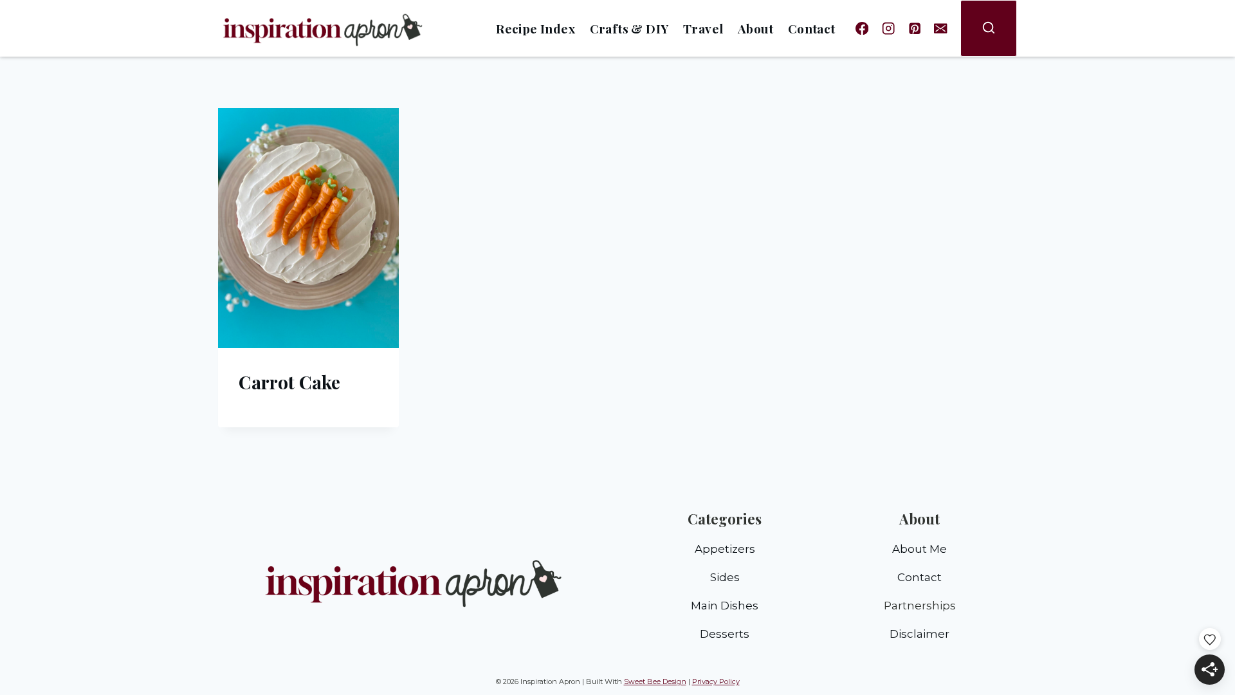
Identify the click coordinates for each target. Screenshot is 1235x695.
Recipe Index (535, 28)
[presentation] (308, 228)
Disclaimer (919, 633)
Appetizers (725, 548)
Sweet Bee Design (655, 681)
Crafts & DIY (629, 28)
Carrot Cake (289, 382)
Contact (812, 28)
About (755, 28)
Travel (703, 28)
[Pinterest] (914, 28)
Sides (725, 577)
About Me (919, 548)
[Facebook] (862, 28)
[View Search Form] (988, 28)
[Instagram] (888, 28)
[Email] (941, 28)
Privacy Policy (716, 681)
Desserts (724, 633)
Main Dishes (724, 605)
